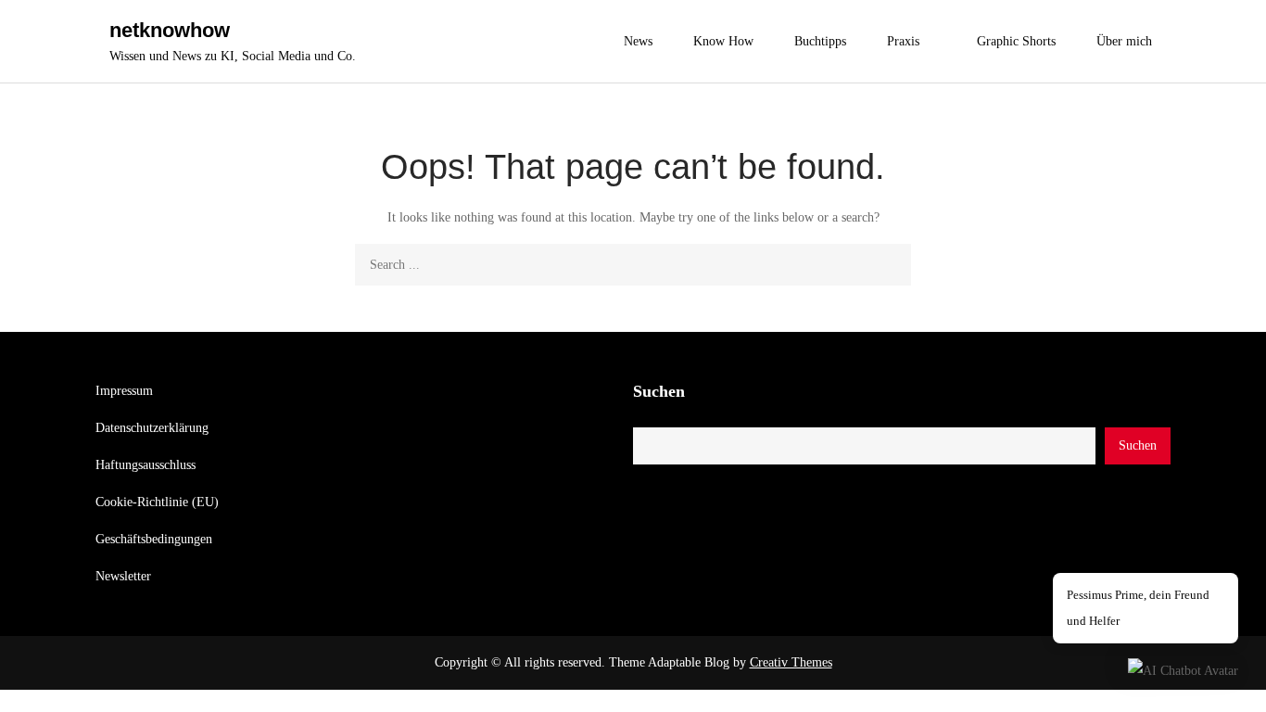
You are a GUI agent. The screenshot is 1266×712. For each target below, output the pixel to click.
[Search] (890, 265)
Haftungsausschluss (145, 465)
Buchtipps (820, 41)
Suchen (659, 391)
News (638, 41)
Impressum (124, 391)
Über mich (1124, 41)
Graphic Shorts (1016, 41)
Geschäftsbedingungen (153, 539)
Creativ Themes (791, 662)
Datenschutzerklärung (152, 428)
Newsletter (123, 576)
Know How (723, 41)
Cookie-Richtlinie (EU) (157, 502)
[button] (1183, 670)
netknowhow (169, 30)
